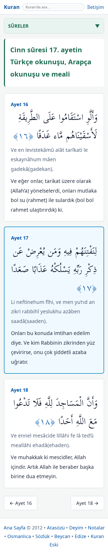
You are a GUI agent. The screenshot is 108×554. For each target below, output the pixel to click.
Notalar (96, 527)
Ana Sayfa (14, 527)
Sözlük (42, 536)
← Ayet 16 (20, 503)
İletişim (95, 7)
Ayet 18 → (87, 503)
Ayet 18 (19, 390)
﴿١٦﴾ (25, 135)
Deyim (76, 527)
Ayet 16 (19, 104)
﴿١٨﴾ (46, 421)
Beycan (62, 536)
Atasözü (56, 527)
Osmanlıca (19, 536)
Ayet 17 (19, 238)
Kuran (12, 6)
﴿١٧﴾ (87, 287)
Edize (80, 536)
